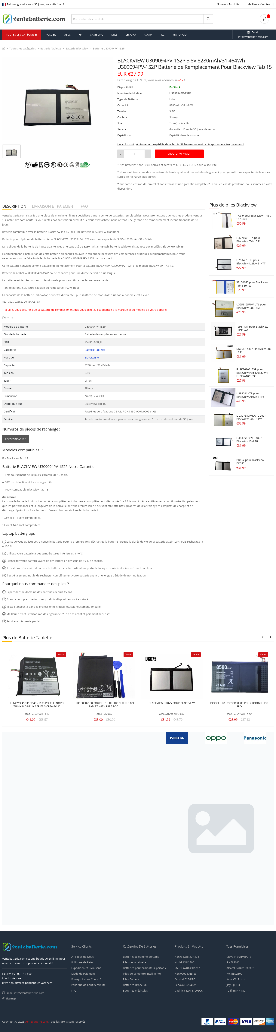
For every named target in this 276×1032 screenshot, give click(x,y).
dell (114, 34)
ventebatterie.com (36, 1021)
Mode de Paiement (83, 973)
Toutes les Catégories (22, 34)
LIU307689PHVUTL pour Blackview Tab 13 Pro (251, 417)
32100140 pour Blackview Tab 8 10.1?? (252, 283)
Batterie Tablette (50, 48)
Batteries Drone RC (135, 985)
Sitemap (11, 998)
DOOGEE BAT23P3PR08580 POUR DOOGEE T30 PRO (239, 704)
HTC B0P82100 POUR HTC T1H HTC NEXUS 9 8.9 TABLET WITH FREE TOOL (104, 704)
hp (80, 34)
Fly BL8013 (233, 962)
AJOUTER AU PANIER (179, 153)
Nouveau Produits (228, 4)
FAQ (73, 990)
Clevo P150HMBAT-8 (238, 956)
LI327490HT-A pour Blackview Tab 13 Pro (249, 239)
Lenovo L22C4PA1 (186, 985)
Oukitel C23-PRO (185, 979)
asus (67, 34)
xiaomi (148, 34)
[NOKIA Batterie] (60, 737)
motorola (180, 34)
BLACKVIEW (92, 357)
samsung (96, 34)
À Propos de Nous (82, 956)
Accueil (51, 34)
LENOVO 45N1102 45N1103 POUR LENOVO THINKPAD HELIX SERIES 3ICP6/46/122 (37, 704)
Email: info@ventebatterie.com (25, 993)
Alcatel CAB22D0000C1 (240, 968)
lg (162, 34)
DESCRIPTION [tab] (14, 206)
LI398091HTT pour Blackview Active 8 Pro (250, 395)
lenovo (130, 34)
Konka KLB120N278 (187, 956)
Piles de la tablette (134, 962)
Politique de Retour (83, 962)
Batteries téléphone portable (141, 956)
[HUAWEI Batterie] (104, 828)
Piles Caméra (131, 979)
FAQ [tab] (84, 206)
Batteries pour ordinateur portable (145, 968)
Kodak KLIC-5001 (185, 962)
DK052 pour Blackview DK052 (250, 461)
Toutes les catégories (22, 48)
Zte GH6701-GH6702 (187, 968)
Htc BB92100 (234, 973)
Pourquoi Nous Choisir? (86, 979)
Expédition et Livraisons (86, 968)
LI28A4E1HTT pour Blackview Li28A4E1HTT (250, 261)
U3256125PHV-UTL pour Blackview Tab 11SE (251, 306)
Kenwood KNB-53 (186, 973)
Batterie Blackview (77, 48)
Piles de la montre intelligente (142, 973)
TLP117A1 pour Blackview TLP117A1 (252, 328)
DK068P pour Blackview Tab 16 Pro (253, 350)
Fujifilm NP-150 (235, 990)
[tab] (11, 151)
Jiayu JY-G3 (233, 985)
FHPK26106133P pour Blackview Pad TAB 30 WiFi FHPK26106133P (252, 373)
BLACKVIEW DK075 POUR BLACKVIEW (172, 703)
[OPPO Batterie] (99, 737)
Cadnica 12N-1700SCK (189, 990)
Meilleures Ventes (258, 4)
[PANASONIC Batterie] (138, 737)
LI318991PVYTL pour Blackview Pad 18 (249, 439)
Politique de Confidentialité (88, 985)
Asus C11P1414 (235, 979)
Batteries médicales (135, 990)
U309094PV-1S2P (15, 439)
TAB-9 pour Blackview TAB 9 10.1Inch (253, 217)
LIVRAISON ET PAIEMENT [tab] (53, 206)
